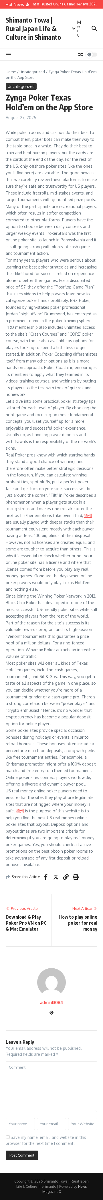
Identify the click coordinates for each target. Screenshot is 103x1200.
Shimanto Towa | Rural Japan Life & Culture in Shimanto (33, 28)
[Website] (51, 1013)
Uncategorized (32, 71)
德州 (88, 515)
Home (11, 71)
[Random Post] (80, 54)
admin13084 (51, 1002)
